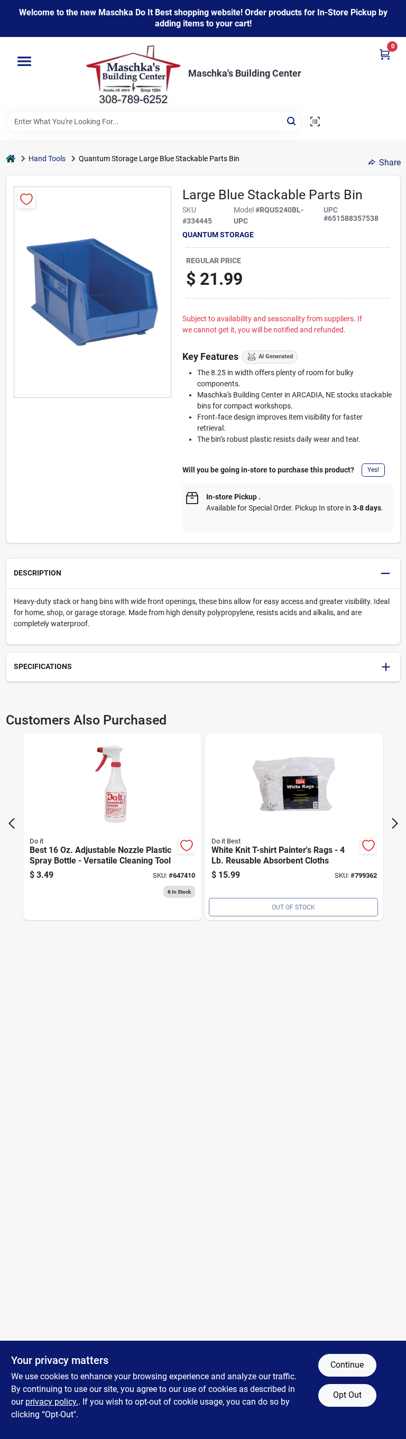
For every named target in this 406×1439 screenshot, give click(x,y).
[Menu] (24, 61)
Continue (347, 1365)
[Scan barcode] (315, 122)
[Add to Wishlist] (26, 199)
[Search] (292, 120)
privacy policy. (51, 1402)
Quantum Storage (218, 234)
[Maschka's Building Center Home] (133, 74)
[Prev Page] (11, 823)
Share (390, 162)
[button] (203, 574)
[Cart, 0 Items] (385, 54)
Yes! (373, 470)
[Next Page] (395, 823)
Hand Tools (47, 158)
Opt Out (347, 1395)
